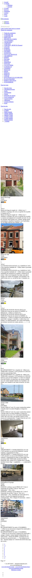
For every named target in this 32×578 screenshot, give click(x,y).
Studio (6, 91)
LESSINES (7, 68)
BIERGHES (7, 37)
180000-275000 (8, 115)
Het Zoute (7, 59)
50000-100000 (8, 112)
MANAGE (7, 70)
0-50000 (6, 110)
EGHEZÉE (7, 50)
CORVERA (7, 43)
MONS (6, 71)
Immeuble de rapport (9, 95)
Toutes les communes (10, 33)
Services (6, 9)
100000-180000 (8, 113)
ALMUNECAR (8, 34)
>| (4, 558)
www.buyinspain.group (8, 567)
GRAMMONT (8, 56)
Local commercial (9, 97)
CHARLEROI (8, 42)
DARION (7, 48)
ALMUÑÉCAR (8, 36)
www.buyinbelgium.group (16, 568)
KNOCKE (7, 63)
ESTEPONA (7, 53)
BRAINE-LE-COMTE (10, 39)
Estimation (7, 11)
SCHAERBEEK (8, 82)
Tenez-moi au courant (14, 28)
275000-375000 (8, 117)
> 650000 (6, 121)
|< (4, 544)
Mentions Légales (16, 570)
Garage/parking (8, 98)
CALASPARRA (8, 40)
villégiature (7, 100)
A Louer (6, 8)
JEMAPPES (7, 62)
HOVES (6, 60)
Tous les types (8, 88)
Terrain (6, 94)
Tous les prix (7, 109)
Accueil (6, 2)
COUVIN (7, 47)
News (5, 14)
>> (5, 556)
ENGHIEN (7, 51)
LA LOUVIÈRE (8, 65)
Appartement (7, 92)
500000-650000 (8, 120)
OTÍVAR (6, 76)
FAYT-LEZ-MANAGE (10, 54)
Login (5, 16)
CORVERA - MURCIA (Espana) (13, 45)
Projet (5, 103)
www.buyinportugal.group (22, 567)
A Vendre (6, 3)
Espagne (10, 6)
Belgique (10, 5)
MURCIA (7, 73)
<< (5, 545)
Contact (6, 13)
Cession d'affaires (9, 101)
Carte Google (4, 28)
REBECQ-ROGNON (10, 80)
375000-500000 (8, 118)
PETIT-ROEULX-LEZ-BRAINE (13, 77)
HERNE (6, 57)
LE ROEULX (8, 67)
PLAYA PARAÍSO (9, 79)
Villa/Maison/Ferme (9, 89)
